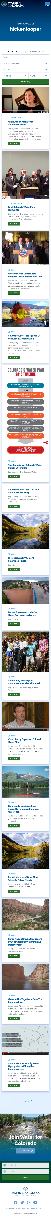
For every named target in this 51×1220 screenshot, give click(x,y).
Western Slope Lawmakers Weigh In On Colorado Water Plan (25, 275)
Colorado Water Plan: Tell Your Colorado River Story (23, 491)
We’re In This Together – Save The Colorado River (25, 1000)
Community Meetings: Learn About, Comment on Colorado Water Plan (23, 809)
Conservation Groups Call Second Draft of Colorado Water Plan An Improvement (25, 942)
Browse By (37, 52)
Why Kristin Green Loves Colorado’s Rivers (20, 123)
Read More (14, 143)
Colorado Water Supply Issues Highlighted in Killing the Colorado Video (23, 1066)
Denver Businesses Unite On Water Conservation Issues (22, 613)
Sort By (13, 52)
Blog (13, 270)
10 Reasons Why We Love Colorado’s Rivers (21, 559)
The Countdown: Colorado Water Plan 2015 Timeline (25, 466)
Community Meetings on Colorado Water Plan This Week (24, 682)
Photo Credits (22, 1209)
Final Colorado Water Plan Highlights (21, 208)
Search (24, 82)
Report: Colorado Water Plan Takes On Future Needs (23, 878)
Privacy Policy (38, 1209)
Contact (10, 1209)
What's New (16, 118)
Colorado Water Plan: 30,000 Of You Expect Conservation (24, 337)
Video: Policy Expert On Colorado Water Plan (25, 740)
